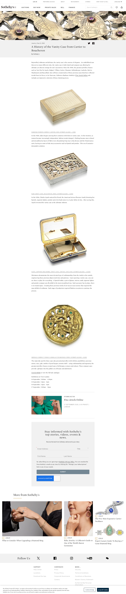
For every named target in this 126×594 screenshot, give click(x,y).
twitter (38, 558)
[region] (63, 590)
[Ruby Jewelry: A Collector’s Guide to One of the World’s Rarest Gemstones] (78, 519)
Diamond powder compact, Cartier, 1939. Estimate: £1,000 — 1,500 (53, 132)
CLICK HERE (35, 373)
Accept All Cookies (103, 589)
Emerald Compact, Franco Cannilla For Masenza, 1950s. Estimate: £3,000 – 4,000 (59, 357)
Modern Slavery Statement (84, 579)
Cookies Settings (89, 589)
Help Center (38, 569)
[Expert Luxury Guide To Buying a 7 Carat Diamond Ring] (109, 530)
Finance (72, 7)
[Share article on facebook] (93, 43)
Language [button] (117, 1)
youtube (89, 558)
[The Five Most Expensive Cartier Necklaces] (109, 508)
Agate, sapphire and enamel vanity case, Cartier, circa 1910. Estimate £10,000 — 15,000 (60, 271)
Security (78, 569)
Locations (37, 573)
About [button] (63, 1)
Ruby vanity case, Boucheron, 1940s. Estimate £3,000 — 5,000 (52, 193)
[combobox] (99, 7)
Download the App (40, 576)
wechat (107, 558)
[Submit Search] (111, 7)
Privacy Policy (59, 573)
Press (56, 569)
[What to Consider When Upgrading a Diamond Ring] (32, 519)
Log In (35, 1)
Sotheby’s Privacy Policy (66, 462)
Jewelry (33, 43)
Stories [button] (87, 1)
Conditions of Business (83, 576)
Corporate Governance (62, 576)
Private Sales (50, 7)
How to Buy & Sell (102, 1)
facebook (55, 558)
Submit (63, 472)
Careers (57, 579)
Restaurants (75, 1)
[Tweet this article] (89, 43)
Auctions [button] (25, 7)
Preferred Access (49, 1)
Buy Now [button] (36, 7)
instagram (71, 558)
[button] (64, 495)
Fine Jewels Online (81, 75)
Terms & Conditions (82, 573)
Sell (62, 7)
